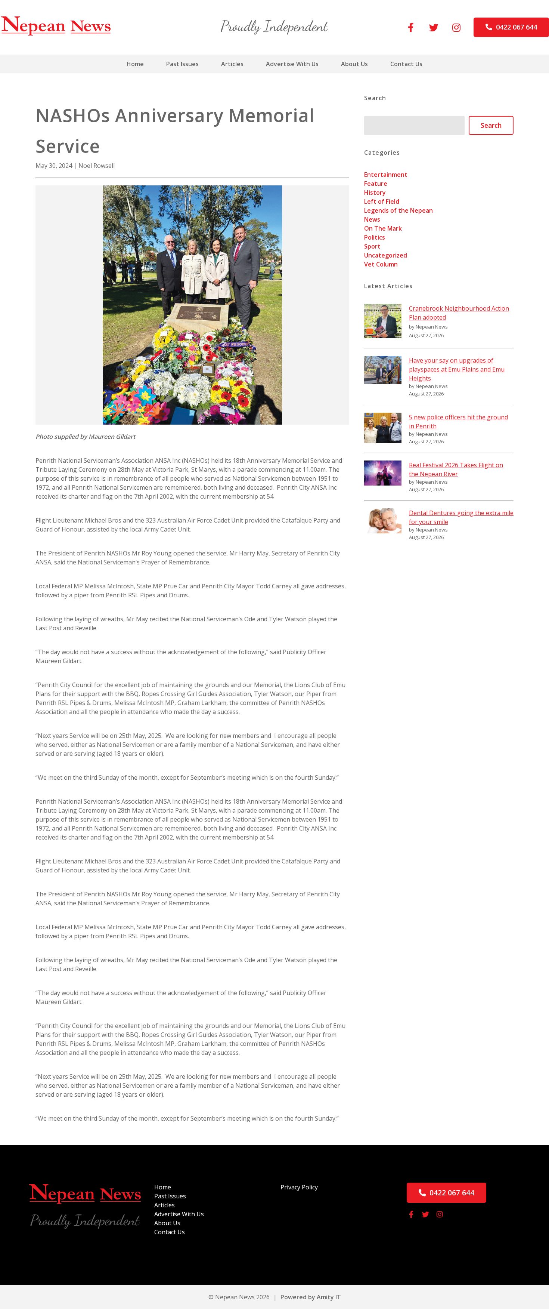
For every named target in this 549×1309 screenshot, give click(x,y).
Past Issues (182, 64)
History (375, 192)
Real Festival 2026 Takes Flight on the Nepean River (456, 469)
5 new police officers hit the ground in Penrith (458, 421)
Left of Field (381, 201)
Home (135, 64)
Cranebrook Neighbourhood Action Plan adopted (459, 312)
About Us (354, 64)
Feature (375, 183)
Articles (232, 64)
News (372, 219)
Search (491, 125)
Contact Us (406, 64)
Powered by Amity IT (310, 1297)
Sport (372, 246)
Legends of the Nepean (398, 210)
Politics (374, 237)
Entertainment (385, 174)
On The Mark (383, 228)
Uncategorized (385, 255)
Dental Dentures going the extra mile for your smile (461, 517)
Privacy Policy (299, 1187)
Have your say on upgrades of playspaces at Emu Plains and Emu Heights (457, 369)
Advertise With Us (292, 64)
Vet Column (381, 264)
